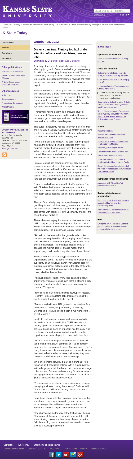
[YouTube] (66, 454)
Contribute (7, 53)
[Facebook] (51, 454)
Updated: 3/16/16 (98, 449)
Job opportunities (9, 99)
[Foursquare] (73, 454)
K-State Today (62, 25)
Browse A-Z (99, 15)
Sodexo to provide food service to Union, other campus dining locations (112, 74)
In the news (6, 95)
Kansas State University (31, 11)
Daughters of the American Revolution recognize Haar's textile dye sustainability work (113, 203)
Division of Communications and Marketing (38, 25)
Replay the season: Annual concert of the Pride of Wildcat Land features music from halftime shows (114, 168)
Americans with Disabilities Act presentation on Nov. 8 (110, 184)
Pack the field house (105, 131)
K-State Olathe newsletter (12, 71)
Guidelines (7, 58)
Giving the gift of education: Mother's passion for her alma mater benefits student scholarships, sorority (112, 226)
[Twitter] (58, 454)
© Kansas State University (76, 449)
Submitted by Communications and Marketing (56, 61)
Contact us (8, 445)
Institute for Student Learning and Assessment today (111, 136)
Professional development (12, 103)
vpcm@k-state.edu (10, 149)
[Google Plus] (80, 454)
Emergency (23, 445)
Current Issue (8, 42)
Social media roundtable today (110, 156)
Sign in (123, 15)
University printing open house (110, 148)
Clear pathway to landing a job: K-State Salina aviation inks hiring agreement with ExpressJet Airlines (113, 104)
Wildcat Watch (8, 107)
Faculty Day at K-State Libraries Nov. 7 (113, 152)
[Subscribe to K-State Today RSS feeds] (4, 156)
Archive (5, 48)
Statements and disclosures (47, 445)
